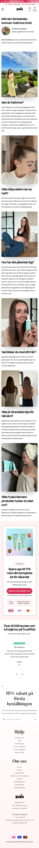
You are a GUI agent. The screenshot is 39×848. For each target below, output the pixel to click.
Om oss (19, 767)
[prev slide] (17, 674)
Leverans (20, 779)
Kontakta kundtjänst (20, 814)
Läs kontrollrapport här (19, 823)
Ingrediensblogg (19, 788)
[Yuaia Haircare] (19, 9)
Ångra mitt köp (19, 752)
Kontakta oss (19, 738)
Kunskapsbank (19, 785)
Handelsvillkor (19, 773)
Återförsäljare (19, 744)
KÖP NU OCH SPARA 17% (19, 591)
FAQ (19, 741)
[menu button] (6, 9)
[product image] (19, 542)
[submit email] (35, 719)
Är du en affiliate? (19, 747)
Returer (19, 770)
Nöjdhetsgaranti (19, 782)
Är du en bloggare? (19, 749)
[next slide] (22, 674)
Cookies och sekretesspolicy (19, 776)
